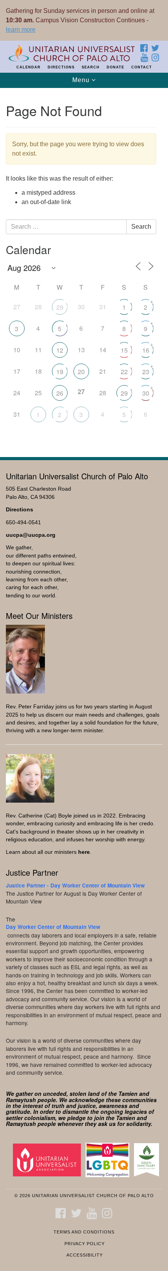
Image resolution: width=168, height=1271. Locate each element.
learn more (21, 29)
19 (59, 371)
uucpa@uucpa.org (30, 535)
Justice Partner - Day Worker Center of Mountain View (75, 885)
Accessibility (84, 1255)
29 (59, 307)
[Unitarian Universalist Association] (48, 1159)
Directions (61, 67)
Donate (115, 67)
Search (91, 67)
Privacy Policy (84, 1243)
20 (81, 371)
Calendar (28, 67)
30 (145, 393)
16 (145, 350)
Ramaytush (21, 1100)
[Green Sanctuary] (148, 1159)
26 (59, 393)
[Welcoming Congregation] (109, 1159)
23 (145, 371)
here (84, 852)
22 (124, 371)
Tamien (128, 1093)
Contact (141, 67)
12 (59, 350)
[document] (84, 268)
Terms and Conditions (84, 1232)
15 (124, 350)
